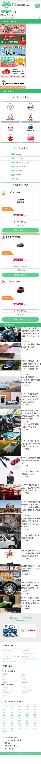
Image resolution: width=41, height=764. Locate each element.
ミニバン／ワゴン (20, 167)
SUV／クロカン (20, 171)
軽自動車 (18, 154)
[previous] (2, 630)
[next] (39, 630)
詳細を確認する (20, 230)
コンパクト (18, 158)
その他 (17, 179)
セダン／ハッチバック (22, 162)
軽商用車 (18, 175)
